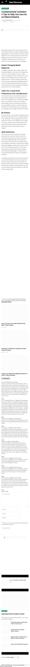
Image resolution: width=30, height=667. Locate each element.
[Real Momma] (15, 2)
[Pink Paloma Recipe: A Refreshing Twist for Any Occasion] (6, 624)
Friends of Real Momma (8, 20)
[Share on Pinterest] (21, 25)
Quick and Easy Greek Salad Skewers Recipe (17, 630)
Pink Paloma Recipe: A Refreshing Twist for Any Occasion (19, 623)
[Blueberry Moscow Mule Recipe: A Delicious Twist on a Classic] (6, 639)
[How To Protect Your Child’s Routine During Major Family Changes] (15, 313)
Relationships (5, 8)
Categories (4, 657)
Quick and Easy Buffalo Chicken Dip (19, 644)
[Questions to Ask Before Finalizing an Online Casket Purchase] (15, 338)
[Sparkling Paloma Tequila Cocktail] (15, 601)
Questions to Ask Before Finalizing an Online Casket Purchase (13, 349)
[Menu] (2, 2)
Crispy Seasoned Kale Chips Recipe (17, 299)
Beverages (4, 611)
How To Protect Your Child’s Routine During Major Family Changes (13, 324)
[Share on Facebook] (5, 25)
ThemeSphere (21, 665)
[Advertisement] (15, 233)
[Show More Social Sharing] (27, 25)
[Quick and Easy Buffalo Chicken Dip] (6, 646)
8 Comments (5, 21)
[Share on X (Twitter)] (13, 25)
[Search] (28, 2)
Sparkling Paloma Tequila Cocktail (13, 614)
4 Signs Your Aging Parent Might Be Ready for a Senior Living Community (14, 374)
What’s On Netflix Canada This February (16, 300)
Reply (2, 399)
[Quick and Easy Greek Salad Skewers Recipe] (6, 631)
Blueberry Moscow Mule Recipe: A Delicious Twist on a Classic (19, 637)
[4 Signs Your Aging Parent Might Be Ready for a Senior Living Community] (15, 363)
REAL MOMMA (6, 665)
